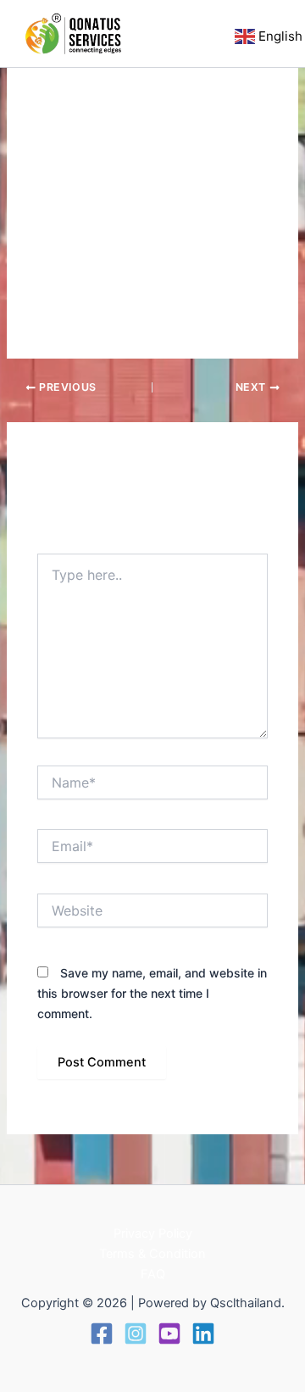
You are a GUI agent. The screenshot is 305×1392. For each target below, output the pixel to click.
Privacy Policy (153, 1233)
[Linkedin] (203, 1333)
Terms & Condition (152, 1253)
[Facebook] (102, 1333)
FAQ (153, 1274)
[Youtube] (169, 1333)
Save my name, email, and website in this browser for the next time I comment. (152, 993)
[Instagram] (135, 1333)
